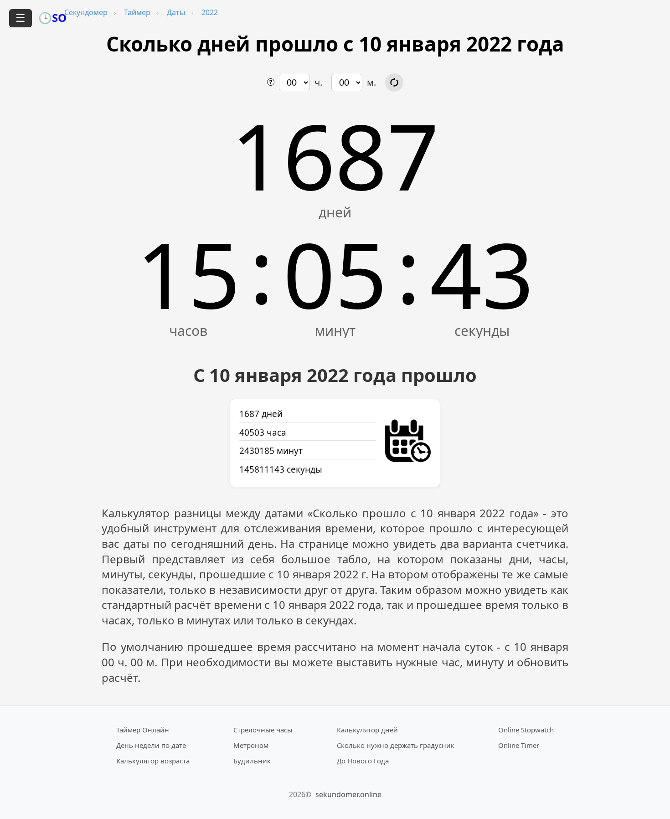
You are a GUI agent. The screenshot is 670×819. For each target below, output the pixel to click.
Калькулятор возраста (153, 760)
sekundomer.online (348, 794)
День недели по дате (151, 745)
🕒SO (52, 17)
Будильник (252, 760)
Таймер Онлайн (142, 729)
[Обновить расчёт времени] (394, 82)
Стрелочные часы (263, 729)
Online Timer (518, 745)
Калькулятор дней (367, 729)
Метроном (250, 745)
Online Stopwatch (526, 729)
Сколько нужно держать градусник (395, 745)
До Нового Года (363, 760)
